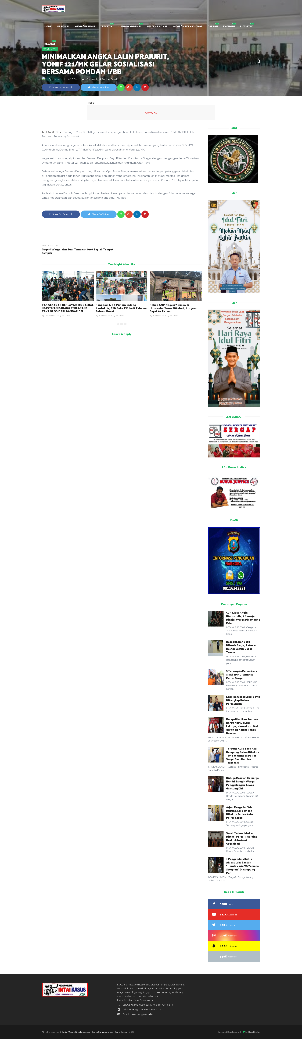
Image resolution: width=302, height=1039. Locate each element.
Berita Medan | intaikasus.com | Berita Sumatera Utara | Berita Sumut (94, 1032)
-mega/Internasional (187, 26)
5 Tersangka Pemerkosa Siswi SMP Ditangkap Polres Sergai (241, 674)
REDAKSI (49, 43)
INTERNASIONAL (157, 26)
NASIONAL (63, 26)
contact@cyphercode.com (143, 1014)
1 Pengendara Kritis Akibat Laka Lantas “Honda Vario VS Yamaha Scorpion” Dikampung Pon (242, 865)
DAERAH (213, 26)
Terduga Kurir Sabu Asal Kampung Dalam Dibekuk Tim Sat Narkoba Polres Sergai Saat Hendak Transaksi (242, 755)
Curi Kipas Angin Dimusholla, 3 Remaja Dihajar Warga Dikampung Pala (243, 617)
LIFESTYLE (246, 26)
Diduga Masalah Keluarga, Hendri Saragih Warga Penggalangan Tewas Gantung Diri (242, 783)
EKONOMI (229, 26)
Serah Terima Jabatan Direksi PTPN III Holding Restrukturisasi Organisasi (241, 838)
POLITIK (107, 26)
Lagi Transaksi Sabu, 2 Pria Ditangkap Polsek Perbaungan (243, 700)
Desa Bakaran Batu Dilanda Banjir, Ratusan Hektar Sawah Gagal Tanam (241, 647)
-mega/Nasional (86, 26)
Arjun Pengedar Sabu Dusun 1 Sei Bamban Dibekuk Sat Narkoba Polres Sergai (239, 812)
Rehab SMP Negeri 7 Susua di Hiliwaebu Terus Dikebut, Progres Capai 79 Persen (119, 308)
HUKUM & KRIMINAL (130, 26)
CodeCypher (254, 1032)
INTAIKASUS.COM (52, 132)
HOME (48, 26)
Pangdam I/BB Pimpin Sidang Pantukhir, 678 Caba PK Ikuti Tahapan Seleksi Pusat (68, 308)
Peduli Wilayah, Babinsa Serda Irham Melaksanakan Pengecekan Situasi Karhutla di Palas (175, 308)
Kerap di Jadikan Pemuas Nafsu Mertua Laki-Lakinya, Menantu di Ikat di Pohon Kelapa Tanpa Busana (242, 726)
